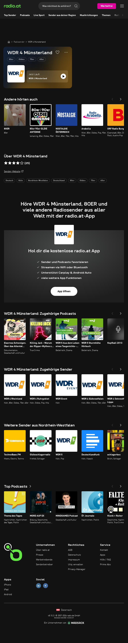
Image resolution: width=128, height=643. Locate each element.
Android (8, 594)
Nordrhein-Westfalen (38, 181)
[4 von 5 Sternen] (18, 163)
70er (32, 59)
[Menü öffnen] (122, 6)
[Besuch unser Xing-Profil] (45, 585)
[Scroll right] (122, 15)
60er (42, 59)
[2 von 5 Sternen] (10, 163)
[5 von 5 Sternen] (22, 163)
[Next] (120, 98)
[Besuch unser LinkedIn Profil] (38, 585)
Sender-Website (12, 171)
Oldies (21, 59)
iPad (6, 589)
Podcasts (25, 15)
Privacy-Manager (76, 569)
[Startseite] (9, 42)
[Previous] (112, 98)
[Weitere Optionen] (66, 52)
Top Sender (10, 15)
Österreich (66, 610)
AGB (70, 550)
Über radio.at (43, 550)
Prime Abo (105, 564)
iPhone (7, 585)
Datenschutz (74, 555)
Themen (106, 15)
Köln (20, 181)
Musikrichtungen (89, 15)
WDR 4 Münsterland (38, 79)
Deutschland (59, 181)
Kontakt (104, 550)
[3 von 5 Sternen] (14, 163)
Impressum (74, 560)
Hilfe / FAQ (105, 560)
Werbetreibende (44, 560)
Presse (39, 555)
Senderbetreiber (44, 564)
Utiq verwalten (75, 564)
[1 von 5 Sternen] (6, 163)
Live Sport (39, 15)
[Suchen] (76, 6)
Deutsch (9, 181)
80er (11, 59)
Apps (102, 555)
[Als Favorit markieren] (57, 52)
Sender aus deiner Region (62, 15)
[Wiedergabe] (63, 76)
